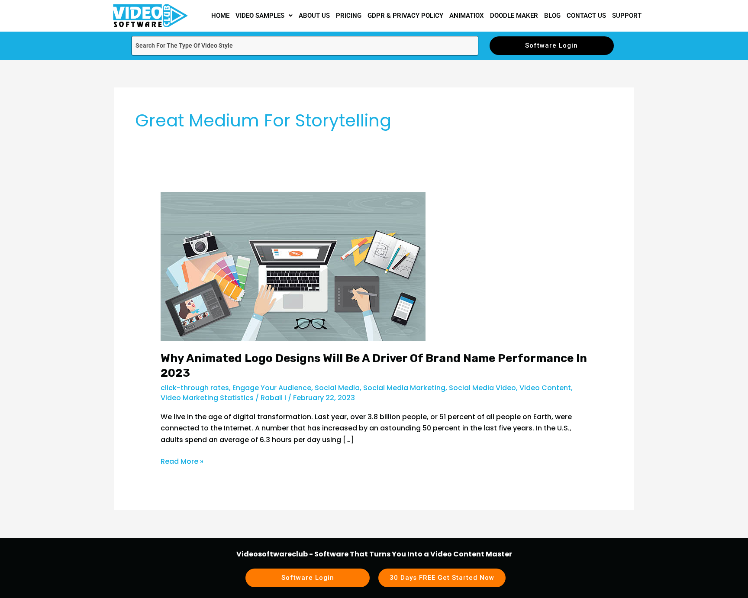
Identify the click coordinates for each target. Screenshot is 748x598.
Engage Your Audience (271, 388)
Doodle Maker (514, 15)
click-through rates (195, 388)
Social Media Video (482, 388)
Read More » (182, 461)
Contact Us (586, 15)
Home (220, 15)
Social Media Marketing (404, 388)
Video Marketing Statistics (207, 398)
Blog (552, 15)
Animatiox (466, 15)
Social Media (337, 388)
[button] (264, 16)
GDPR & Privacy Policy (405, 15)
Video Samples (259, 15)
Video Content (545, 388)
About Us (314, 15)
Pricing (348, 15)
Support (627, 15)
